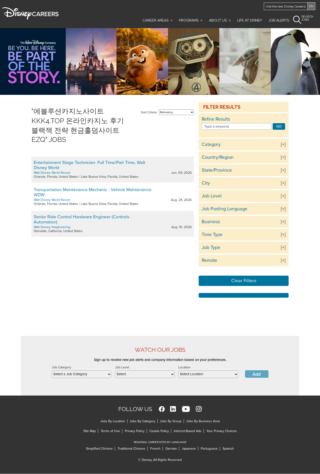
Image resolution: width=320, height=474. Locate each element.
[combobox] (81, 374)
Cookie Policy (159, 431)
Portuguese (209, 449)
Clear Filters (243, 281)
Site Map (89, 431)
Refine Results (216, 119)
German (171, 449)
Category (211, 144)
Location (184, 367)
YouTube (185, 409)
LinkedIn (173, 409)
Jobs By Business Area (203, 421)
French (155, 449)
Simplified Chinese (99, 449)
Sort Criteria (149, 112)
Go (279, 126)
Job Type (211, 247)
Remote (209, 260)
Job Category (61, 367)
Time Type (212, 234)
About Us (218, 20)
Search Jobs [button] (307, 18)
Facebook (162, 409)
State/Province (217, 170)
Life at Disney (249, 20)
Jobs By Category (142, 421)
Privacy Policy (135, 431)
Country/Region (218, 157)
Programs (188, 20)
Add (257, 374)
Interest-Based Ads (187, 431)
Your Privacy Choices (221, 431)
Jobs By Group (171, 421)
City (206, 183)
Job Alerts (278, 20)
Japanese (189, 449)
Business (211, 222)
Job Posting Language (224, 209)
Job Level (212, 196)
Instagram (199, 409)
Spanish (228, 449)
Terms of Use (110, 431)
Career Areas (155, 20)
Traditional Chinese (131, 449)
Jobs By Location (112, 421)
